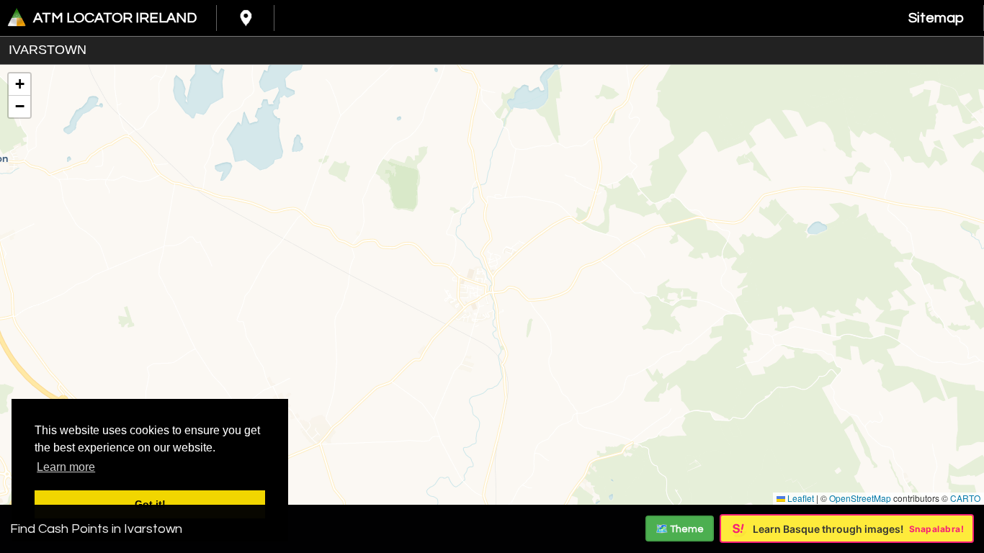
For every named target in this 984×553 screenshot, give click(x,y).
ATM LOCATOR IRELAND (115, 18)
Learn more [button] (66, 467)
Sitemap (936, 18)
